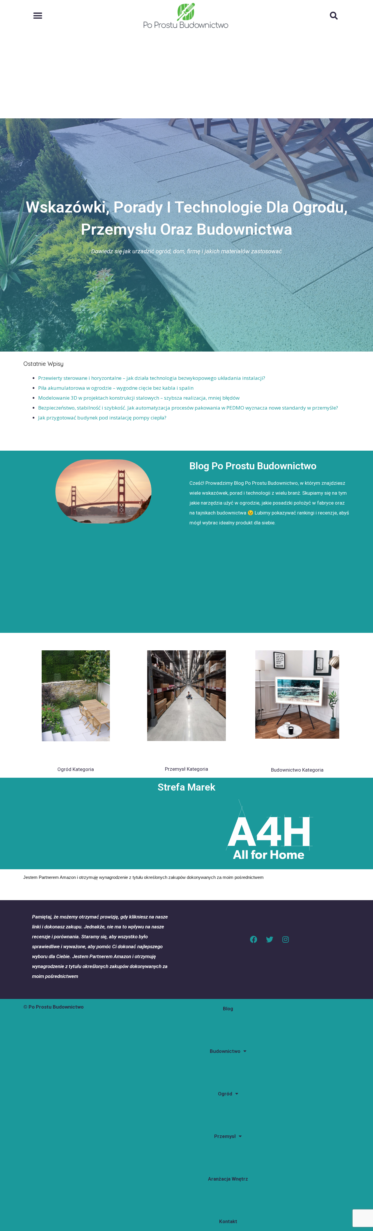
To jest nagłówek (75, 752)
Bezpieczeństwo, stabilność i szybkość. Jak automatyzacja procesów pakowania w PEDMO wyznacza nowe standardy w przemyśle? (188, 407)
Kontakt (228, 1221)
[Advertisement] (186, 74)
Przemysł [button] (225, 1136)
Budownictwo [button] (225, 1051)
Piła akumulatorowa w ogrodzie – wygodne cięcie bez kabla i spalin (115, 387)
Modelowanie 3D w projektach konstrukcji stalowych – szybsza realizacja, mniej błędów (139, 397)
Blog (228, 1009)
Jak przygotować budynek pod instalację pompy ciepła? (102, 417)
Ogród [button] (225, 1094)
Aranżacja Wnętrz (228, 1179)
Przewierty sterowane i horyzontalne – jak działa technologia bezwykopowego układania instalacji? (151, 378)
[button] (38, 15)
